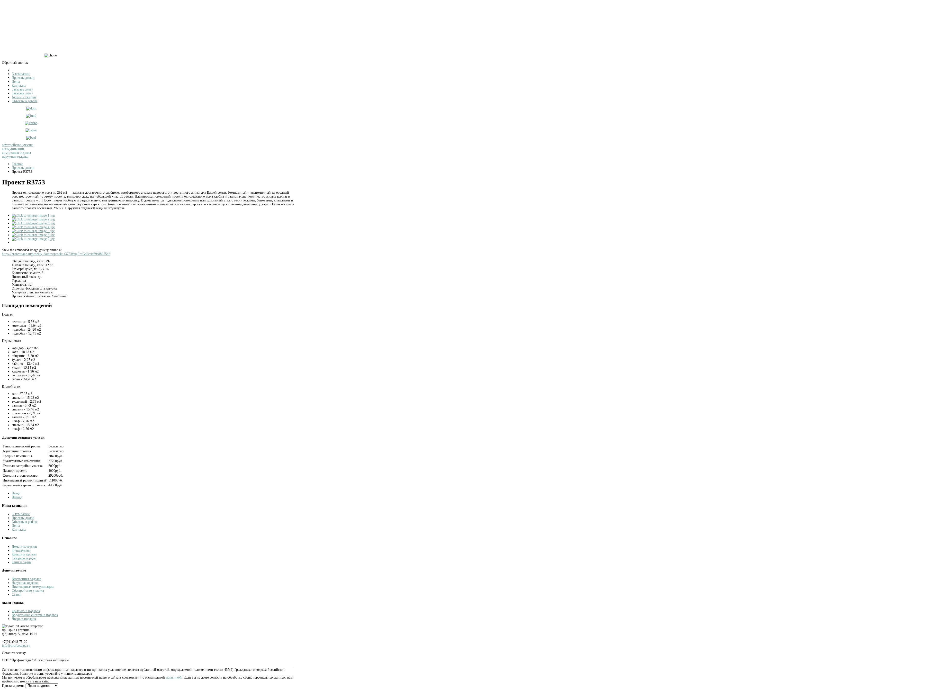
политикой (174, 677)
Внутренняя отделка (26, 579)
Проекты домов (23, 518)
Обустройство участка (28, 590)
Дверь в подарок (24, 619)
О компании (21, 514)
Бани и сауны (21, 562)
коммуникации (13, 149)
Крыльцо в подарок (26, 611)
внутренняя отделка (16, 152)
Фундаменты (21, 550)
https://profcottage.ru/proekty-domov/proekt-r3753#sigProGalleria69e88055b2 (56, 254)
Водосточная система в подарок (35, 615)
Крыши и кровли (24, 554)
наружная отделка (15, 156)
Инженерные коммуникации (33, 587)
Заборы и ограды (24, 558)
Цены (16, 525)
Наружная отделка (25, 583)
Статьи (17, 594)
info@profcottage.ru (16, 645)
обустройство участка (17, 145)
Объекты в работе (24, 522)
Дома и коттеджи (24, 546)
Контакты (19, 529)
